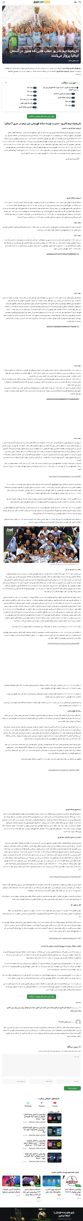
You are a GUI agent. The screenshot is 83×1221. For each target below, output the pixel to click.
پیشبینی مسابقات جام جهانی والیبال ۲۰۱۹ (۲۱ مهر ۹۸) (73, 1192)
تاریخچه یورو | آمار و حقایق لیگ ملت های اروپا (53, 1192)
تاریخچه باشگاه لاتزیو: (64, 97)
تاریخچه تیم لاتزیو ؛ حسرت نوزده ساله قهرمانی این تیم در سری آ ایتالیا (60, 88)
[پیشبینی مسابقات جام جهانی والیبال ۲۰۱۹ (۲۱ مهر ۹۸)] (72, 1181)
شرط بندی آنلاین (41, 1007)
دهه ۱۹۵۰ (68, 101)
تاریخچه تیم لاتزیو (65, 1007)
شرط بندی (50, 1007)
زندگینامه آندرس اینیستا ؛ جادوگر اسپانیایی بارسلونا (11, 1190)
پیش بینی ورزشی (75, 1010)
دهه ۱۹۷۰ (30, 87)
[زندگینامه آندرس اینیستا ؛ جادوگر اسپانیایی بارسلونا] (11, 1181)
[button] (79, 2)
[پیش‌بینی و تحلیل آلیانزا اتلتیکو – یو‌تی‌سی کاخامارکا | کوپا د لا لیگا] (54, 1131)
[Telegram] (41, 1104)
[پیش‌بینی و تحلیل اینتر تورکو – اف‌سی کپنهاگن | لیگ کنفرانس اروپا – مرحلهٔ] (54, 1158)
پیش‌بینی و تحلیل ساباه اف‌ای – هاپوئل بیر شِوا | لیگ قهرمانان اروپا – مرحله (33, 1116)
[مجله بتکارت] (41, 2)
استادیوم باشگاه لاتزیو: (25, 107)
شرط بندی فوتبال (30, 1007)
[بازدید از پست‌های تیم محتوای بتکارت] (78, 1022)
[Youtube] (54, 1104)
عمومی (63, 46)
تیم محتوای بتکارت (73, 61)
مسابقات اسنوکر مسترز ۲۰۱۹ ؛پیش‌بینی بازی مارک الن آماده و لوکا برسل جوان (31, 1193)
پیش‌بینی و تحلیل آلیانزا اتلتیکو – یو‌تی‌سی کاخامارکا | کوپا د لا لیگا (34, 1129)
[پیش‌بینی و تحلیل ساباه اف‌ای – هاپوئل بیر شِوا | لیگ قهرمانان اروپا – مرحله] (54, 1118)
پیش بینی (21, 1007)
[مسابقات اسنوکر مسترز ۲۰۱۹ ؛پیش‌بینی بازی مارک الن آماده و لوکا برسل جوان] (31, 1181)
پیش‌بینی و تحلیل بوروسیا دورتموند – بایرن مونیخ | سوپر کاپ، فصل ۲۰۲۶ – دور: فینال (34, 1143)
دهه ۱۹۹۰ (30, 95)
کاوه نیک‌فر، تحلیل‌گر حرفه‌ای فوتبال (37, 1122)
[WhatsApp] (28, 1104)
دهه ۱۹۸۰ (30, 91)
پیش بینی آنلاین (12, 1007)
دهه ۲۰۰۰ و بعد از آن (26, 99)
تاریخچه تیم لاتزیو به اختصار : (62, 93)
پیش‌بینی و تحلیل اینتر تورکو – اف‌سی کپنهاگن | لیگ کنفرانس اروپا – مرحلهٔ (34, 1156)
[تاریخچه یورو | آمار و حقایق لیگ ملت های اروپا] (52, 1181)
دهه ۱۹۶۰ (68, 105)
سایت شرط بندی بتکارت (72, 46)
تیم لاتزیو (56, 1007)
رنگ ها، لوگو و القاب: (26, 103)
